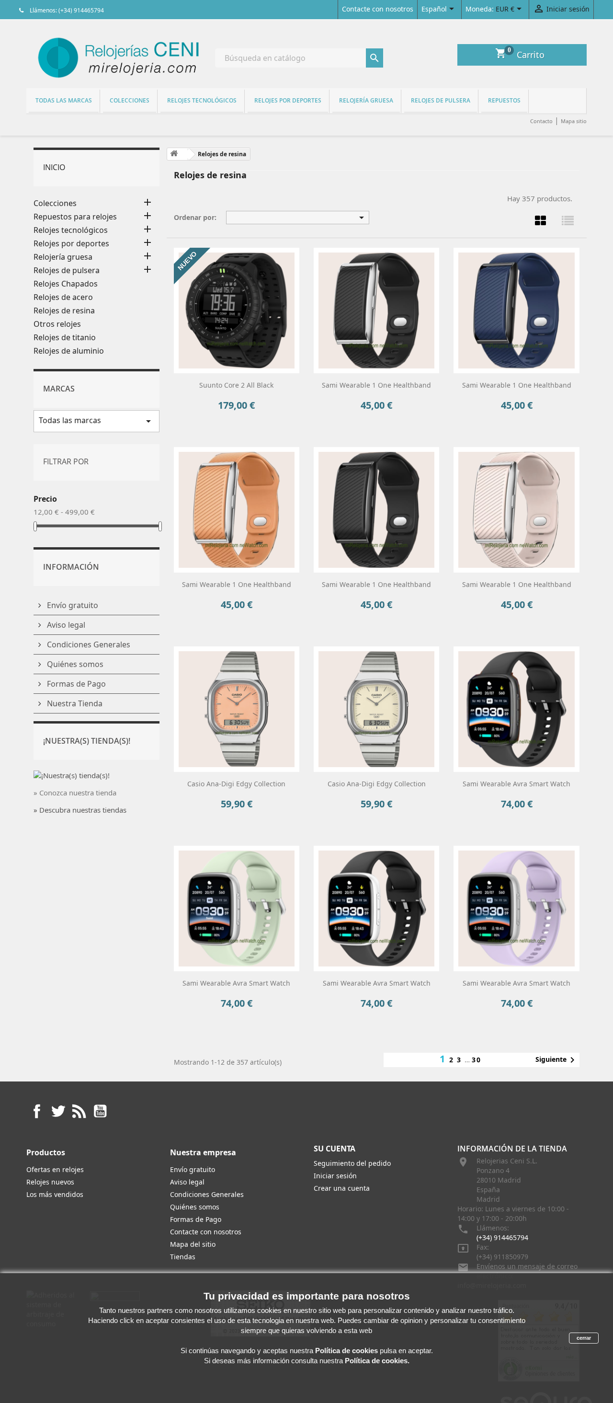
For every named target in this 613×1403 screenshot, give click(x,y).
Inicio (54, 167)
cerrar (584, 1338)
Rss (79, 1111)
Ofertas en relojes (55, 1169)
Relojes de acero (63, 297)
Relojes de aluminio (69, 351)
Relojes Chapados (66, 284)
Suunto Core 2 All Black (236, 385)
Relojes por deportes (287, 100)
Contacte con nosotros (377, 8)
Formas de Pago (75, 683)
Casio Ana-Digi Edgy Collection (236, 783)
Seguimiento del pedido (352, 1163)
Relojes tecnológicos (202, 100)
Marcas (59, 388)
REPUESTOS (504, 100)
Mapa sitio (574, 121)
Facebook (36, 1111)
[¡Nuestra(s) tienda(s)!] (72, 774)
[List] (567, 220)
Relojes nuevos (50, 1181)
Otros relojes (57, 324)
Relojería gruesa (366, 100)
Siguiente (556, 1060)
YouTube (100, 1111)
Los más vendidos (54, 1194)
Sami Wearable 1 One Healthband (376, 385)
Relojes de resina (64, 311)
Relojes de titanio (65, 338)
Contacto (541, 121)
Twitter (58, 1111)
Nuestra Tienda (73, 703)
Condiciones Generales (87, 644)
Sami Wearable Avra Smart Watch (516, 783)
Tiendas (182, 1256)
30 (476, 1059)
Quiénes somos (74, 664)
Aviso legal (65, 625)
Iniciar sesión (335, 1175)
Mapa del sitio (193, 1244)
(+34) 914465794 (502, 1237)
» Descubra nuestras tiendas (80, 810)
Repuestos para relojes (75, 217)
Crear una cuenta (342, 1188)
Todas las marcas (63, 100)
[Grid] (540, 220)
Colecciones (129, 100)
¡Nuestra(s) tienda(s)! (86, 741)
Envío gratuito (71, 605)
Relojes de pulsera (440, 100)
